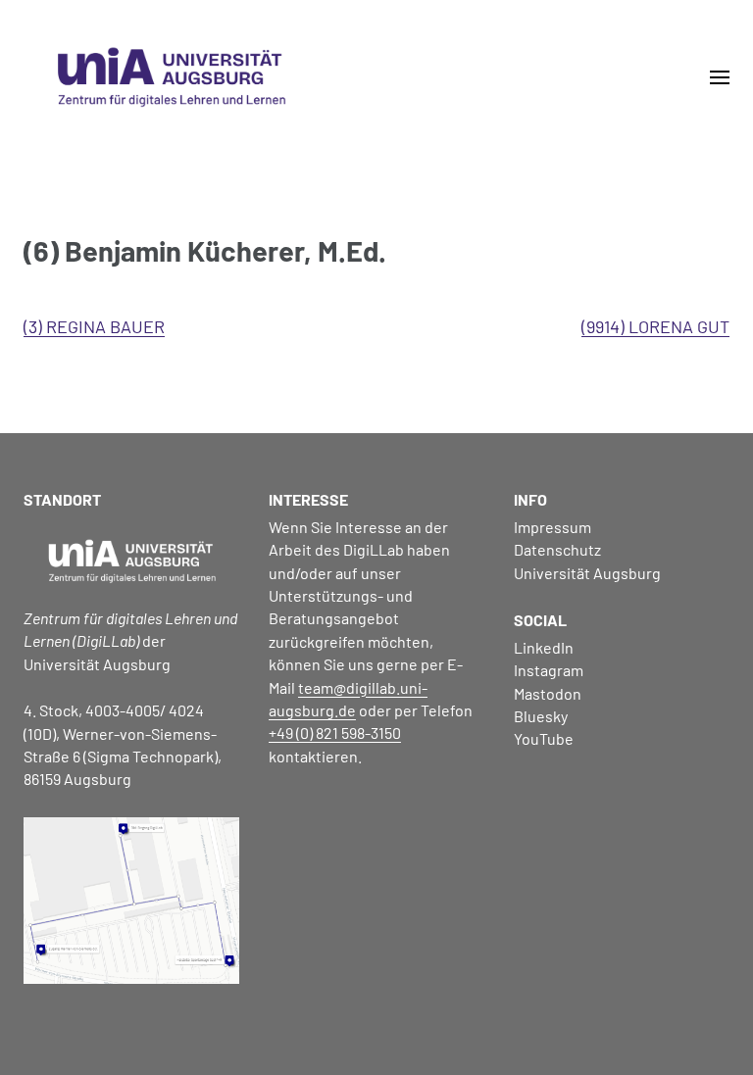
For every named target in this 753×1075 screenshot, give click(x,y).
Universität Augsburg (587, 572)
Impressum (552, 526)
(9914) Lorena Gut (655, 326)
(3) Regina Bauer (94, 326)
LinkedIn (544, 647)
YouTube (544, 738)
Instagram (548, 669)
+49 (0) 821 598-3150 (335, 732)
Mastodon (547, 693)
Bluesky (541, 716)
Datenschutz (557, 549)
